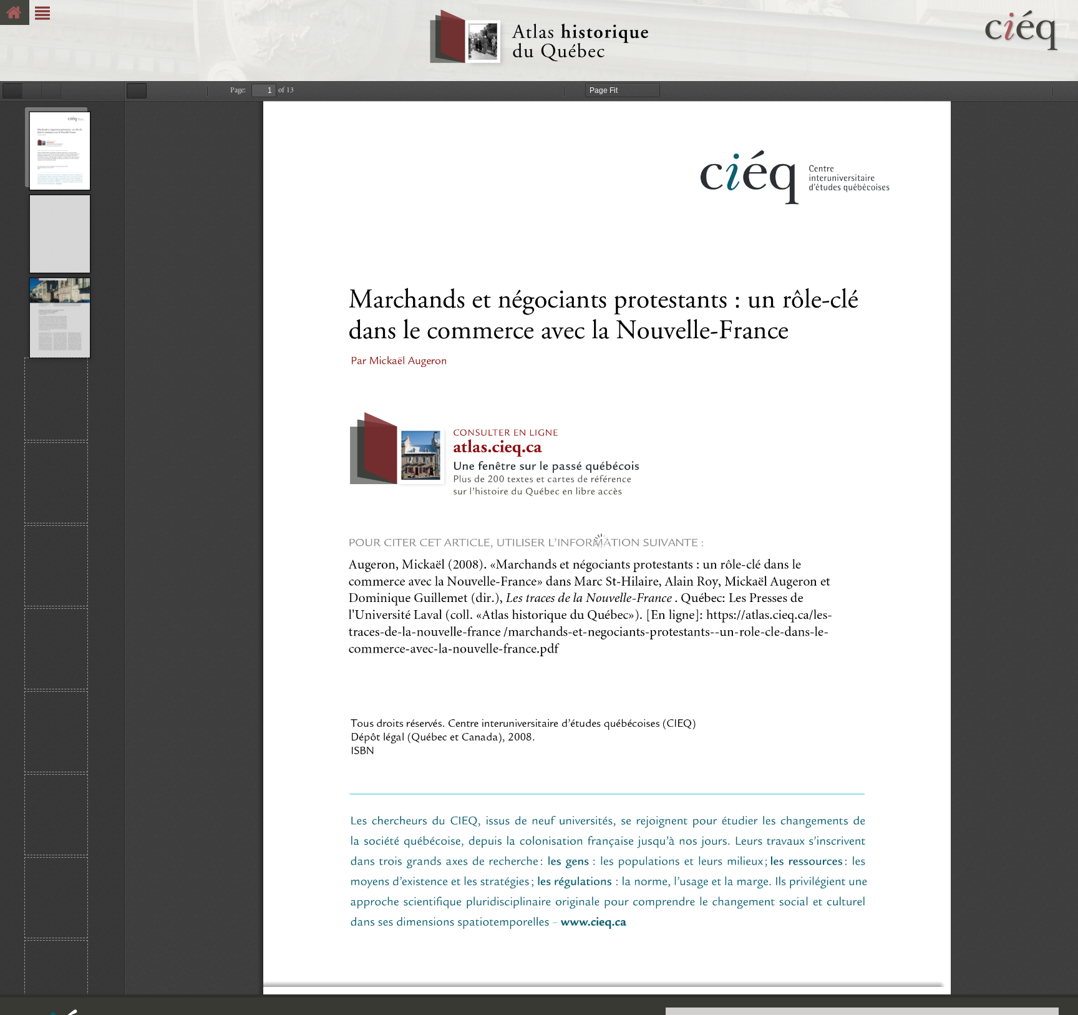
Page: (238, 90)
